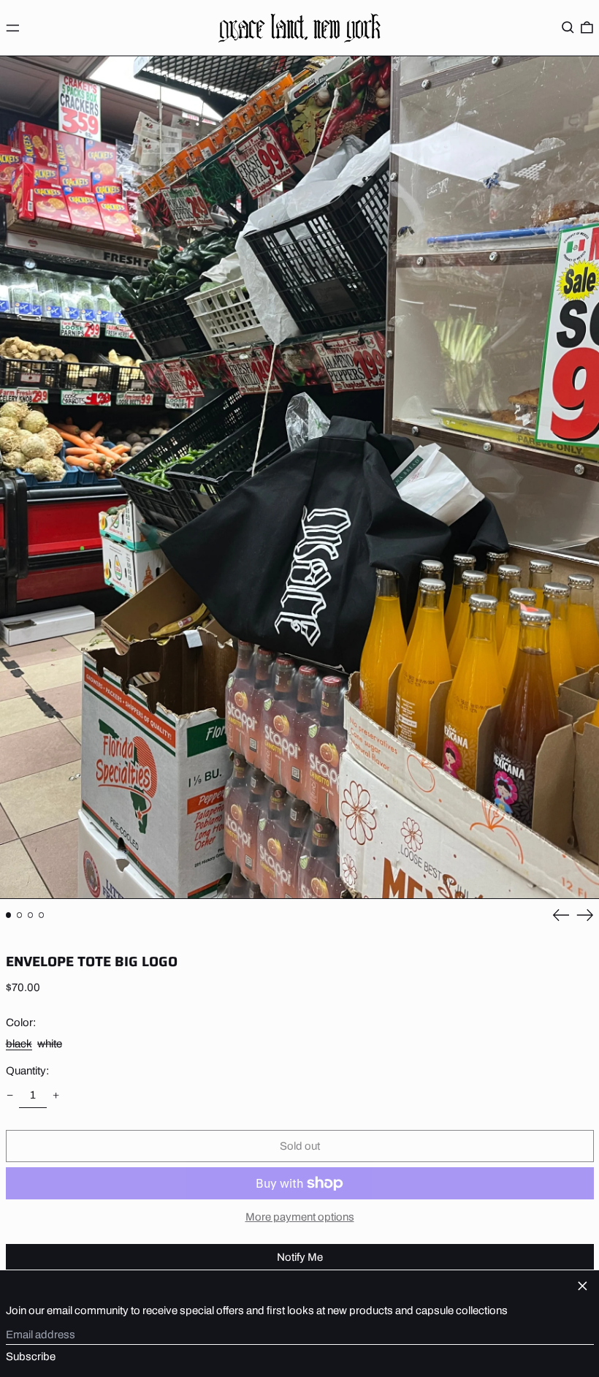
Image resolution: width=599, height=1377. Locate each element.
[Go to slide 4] (42, 915)
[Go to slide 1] (9, 915)
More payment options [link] (299, 1217)
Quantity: (27, 1071)
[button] (568, 27)
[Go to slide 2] (20, 915)
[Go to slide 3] (31, 915)
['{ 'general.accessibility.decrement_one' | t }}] (9, 1094)
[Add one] (56, 1094)
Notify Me (300, 1257)
